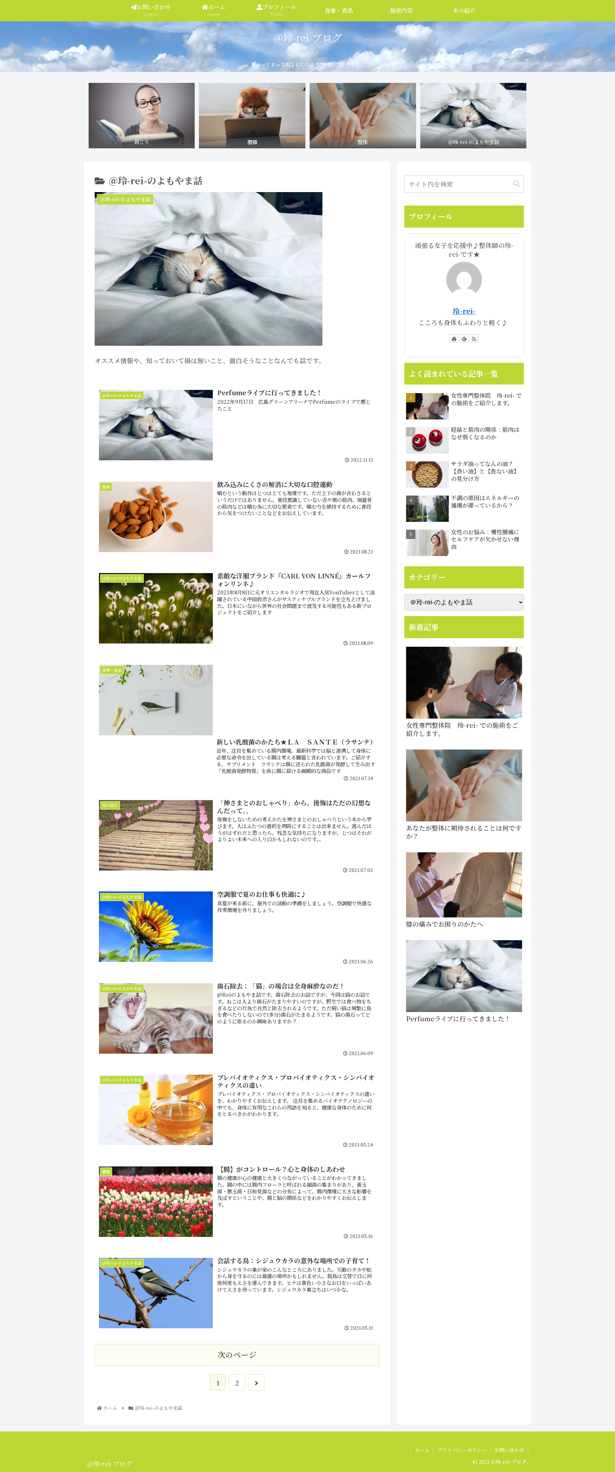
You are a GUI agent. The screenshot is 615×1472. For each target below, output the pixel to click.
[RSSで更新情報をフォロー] (474, 338)
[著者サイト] (454, 338)
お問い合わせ (509, 1450)
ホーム (422, 1450)
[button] (516, 184)
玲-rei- (464, 311)
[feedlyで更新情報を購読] (464, 338)
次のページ (237, 1354)
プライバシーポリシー (462, 1450)
